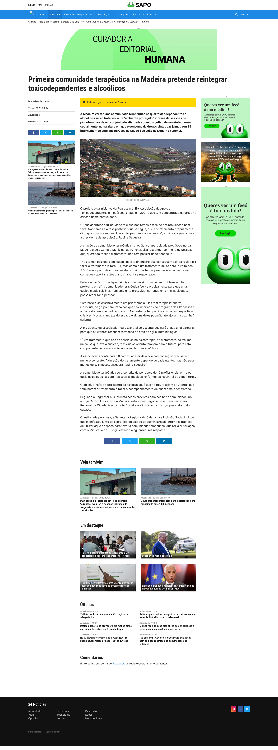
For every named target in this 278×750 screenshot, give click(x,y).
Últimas (87, 604)
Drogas (46, 121)
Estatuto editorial (53, 732)
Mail (40, 5)
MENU (31, 5)
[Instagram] (233, 709)
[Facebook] (240, 709)
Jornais (49, 5)
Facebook (119, 663)
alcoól (39, 121)
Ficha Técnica (34, 732)
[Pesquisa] (236, 14)
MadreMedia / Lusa (38, 101)
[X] (247, 709)
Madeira (31, 121)
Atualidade (34, 114)
